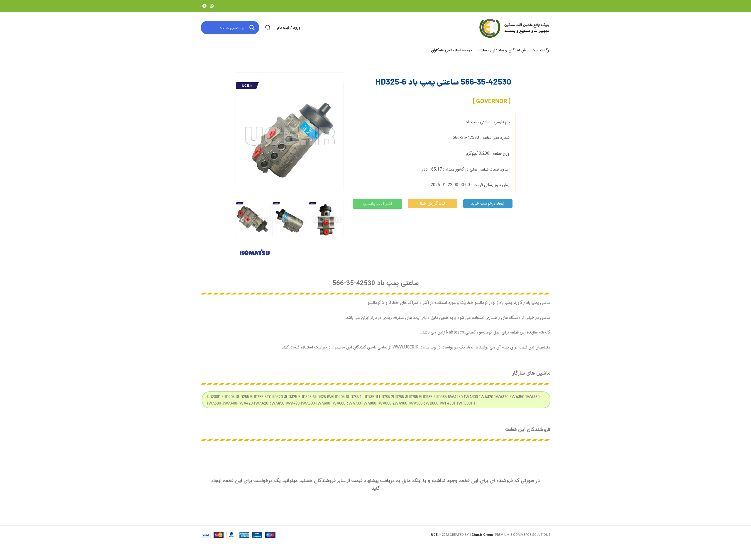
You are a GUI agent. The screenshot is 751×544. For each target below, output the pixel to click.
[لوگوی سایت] (513, 27)
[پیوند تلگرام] (204, 6)
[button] (242, 219)
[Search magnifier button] (252, 27)
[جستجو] (268, 27)
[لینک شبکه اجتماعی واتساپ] (211, 6)
